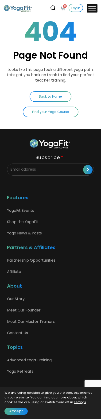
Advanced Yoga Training (29, 360)
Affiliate (14, 271)
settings (80, 402)
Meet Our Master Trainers (31, 321)
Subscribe (47, 157)
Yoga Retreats (20, 371)
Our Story (16, 299)
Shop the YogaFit (22, 222)
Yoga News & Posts (24, 233)
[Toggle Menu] (92, 8)
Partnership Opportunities (31, 260)
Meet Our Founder (24, 310)
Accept (16, 411)
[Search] (53, 8)
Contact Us (17, 333)
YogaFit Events (20, 210)
